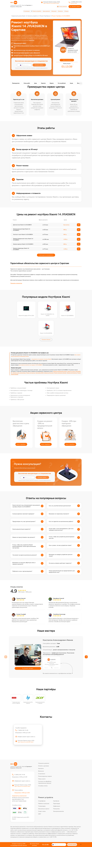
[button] (86, 656)
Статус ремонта (63, 6)
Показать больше (46, 339)
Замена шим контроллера (19, 372)
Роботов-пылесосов (43, 803)
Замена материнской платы (60, 371)
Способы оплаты (43, 785)
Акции (71, 83)
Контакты (60, 11)
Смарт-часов (41, 811)
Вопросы (79, 83)
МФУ (39, 814)
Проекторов (56, 803)
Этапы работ (27, 83)
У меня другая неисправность (46, 255)
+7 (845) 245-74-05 (76, 1)
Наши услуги (41, 779)
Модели (52, 83)
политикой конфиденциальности (42, 68)
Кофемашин (56, 806)
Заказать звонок (76, 6)
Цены (35, 83)
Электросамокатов (58, 811)
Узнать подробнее (21, 444)
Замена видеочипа (48, 372)
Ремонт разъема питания (60, 372)
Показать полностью (16, 283)
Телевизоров (41, 806)
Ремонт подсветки (30, 372)
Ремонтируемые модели (45, 776)
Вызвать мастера (28, 668)
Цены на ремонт (67, 60)
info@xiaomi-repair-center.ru (22, 781)
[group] (16, 699)
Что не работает (62, 83)
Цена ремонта (46, 11)
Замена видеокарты (72, 372)
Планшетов (56, 808)
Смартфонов (41, 801)
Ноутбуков (56, 801)
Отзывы (66, 11)
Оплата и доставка (43, 766)
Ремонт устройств (37, 11)
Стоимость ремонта (43, 763)
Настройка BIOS (40, 372)
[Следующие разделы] (81, 83)
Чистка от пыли (71, 371)
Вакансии (54, 11)
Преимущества (15, 83)
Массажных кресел (43, 808)
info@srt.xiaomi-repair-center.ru (26, 736)
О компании (27, 11)
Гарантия (43, 83)
